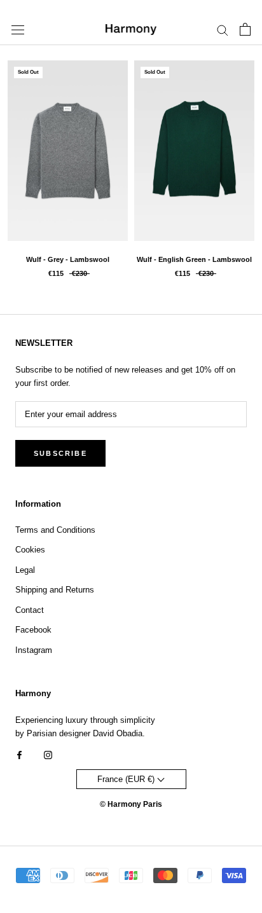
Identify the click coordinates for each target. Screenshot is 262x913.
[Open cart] (245, 29)
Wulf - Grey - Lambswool (67, 259)
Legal (25, 570)
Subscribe (60, 453)
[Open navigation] (17, 29)
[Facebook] (19, 754)
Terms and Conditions (55, 530)
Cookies (30, 549)
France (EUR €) (127, 779)
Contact (29, 610)
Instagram (33, 650)
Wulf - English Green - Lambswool (194, 259)
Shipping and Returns (54, 589)
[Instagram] (48, 754)
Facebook (33, 630)
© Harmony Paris (131, 804)
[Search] (222, 29)
